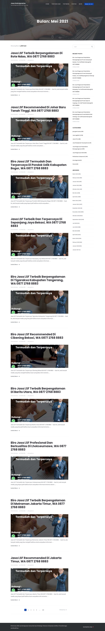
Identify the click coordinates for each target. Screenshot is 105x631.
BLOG (80, 4)
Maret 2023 (75, 174)
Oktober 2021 (76, 189)
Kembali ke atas (87, 627)
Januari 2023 (76, 181)
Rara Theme (59, 625)
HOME (47, 4)
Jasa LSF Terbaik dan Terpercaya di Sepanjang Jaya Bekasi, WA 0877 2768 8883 (38, 222)
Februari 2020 (76, 242)
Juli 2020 (75, 223)
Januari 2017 (76, 249)
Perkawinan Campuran (78, 156)
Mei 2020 (75, 230)
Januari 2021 (76, 204)
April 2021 (75, 196)
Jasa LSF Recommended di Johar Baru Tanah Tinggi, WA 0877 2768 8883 (38, 109)
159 (43, 610)
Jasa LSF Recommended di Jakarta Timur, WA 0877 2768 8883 (36, 559)
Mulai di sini (89, 4)
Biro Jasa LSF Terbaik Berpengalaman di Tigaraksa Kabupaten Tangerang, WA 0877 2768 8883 (38, 280)
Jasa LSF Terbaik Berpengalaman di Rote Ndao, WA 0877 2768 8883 (36, 54)
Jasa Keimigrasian (18, 3)
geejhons (32, 60)
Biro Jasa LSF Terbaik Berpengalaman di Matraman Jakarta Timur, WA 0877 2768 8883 (38, 503)
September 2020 (77, 219)
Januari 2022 (76, 185)
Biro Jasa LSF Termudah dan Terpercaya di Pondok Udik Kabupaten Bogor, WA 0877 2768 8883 (38, 164)
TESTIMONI (66, 4)
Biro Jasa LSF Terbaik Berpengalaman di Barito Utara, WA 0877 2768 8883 (38, 390)
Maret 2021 (75, 200)
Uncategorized (76, 160)
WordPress (15, 628)
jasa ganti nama (77, 131)
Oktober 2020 (76, 215)
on (22, 60)
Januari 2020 (76, 246)
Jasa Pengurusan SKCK (78, 152)
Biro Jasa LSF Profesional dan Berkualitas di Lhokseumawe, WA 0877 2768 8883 (38, 446)
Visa (74, 164)
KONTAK (74, 4)
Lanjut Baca (14, 95)
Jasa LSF (75, 139)
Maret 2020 (75, 238)
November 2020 (76, 212)
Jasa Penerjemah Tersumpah (80, 142)
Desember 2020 (76, 208)
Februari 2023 (76, 177)
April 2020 (75, 234)
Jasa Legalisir (76, 135)
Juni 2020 (75, 227)
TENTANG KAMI (56, 4)
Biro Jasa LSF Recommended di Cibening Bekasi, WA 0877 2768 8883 (37, 336)
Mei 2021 (75, 193)
